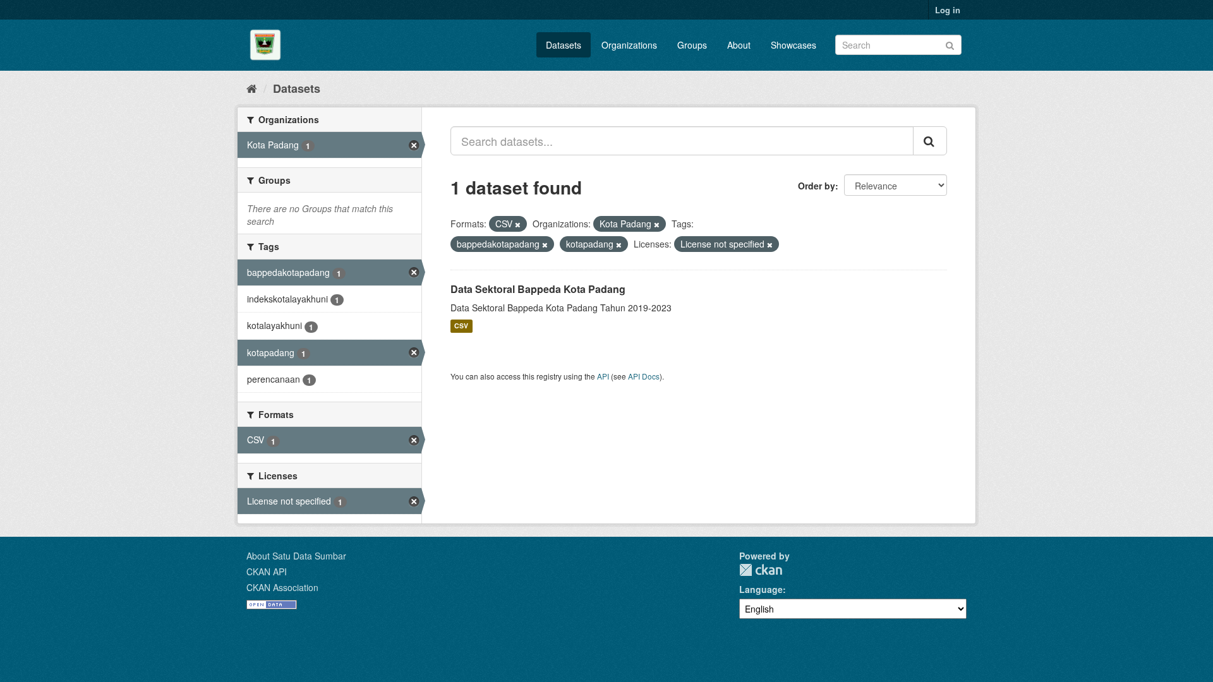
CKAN (760, 570)
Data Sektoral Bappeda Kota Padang (537, 289)
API (603, 376)
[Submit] (949, 44)
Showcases (793, 45)
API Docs (644, 376)
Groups (692, 45)
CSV (461, 326)
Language (761, 589)
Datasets (563, 45)
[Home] (251, 88)
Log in (947, 10)
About (739, 45)
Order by (816, 185)
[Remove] (518, 224)
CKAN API (266, 571)
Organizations (629, 45)
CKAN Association (282, 587)
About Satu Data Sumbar (296, 555)
